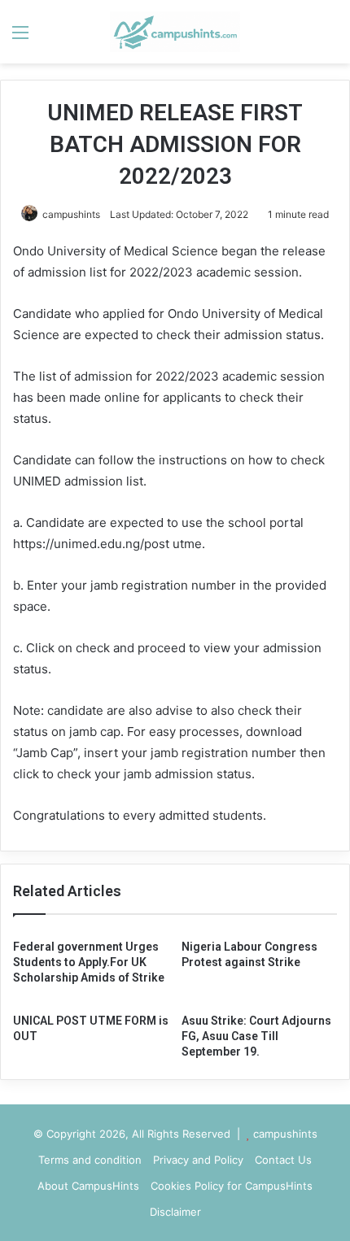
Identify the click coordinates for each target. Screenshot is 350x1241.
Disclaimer (175, 1211)
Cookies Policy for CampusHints (232, 1185)
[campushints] (175, 31)
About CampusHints (88, 1185)
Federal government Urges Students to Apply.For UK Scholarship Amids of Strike (88, 962)
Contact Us (283, 1159)
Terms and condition (90, 1159)
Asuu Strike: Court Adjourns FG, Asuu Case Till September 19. (256, 1036)
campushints (71, 214)
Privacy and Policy (198, 1159)
